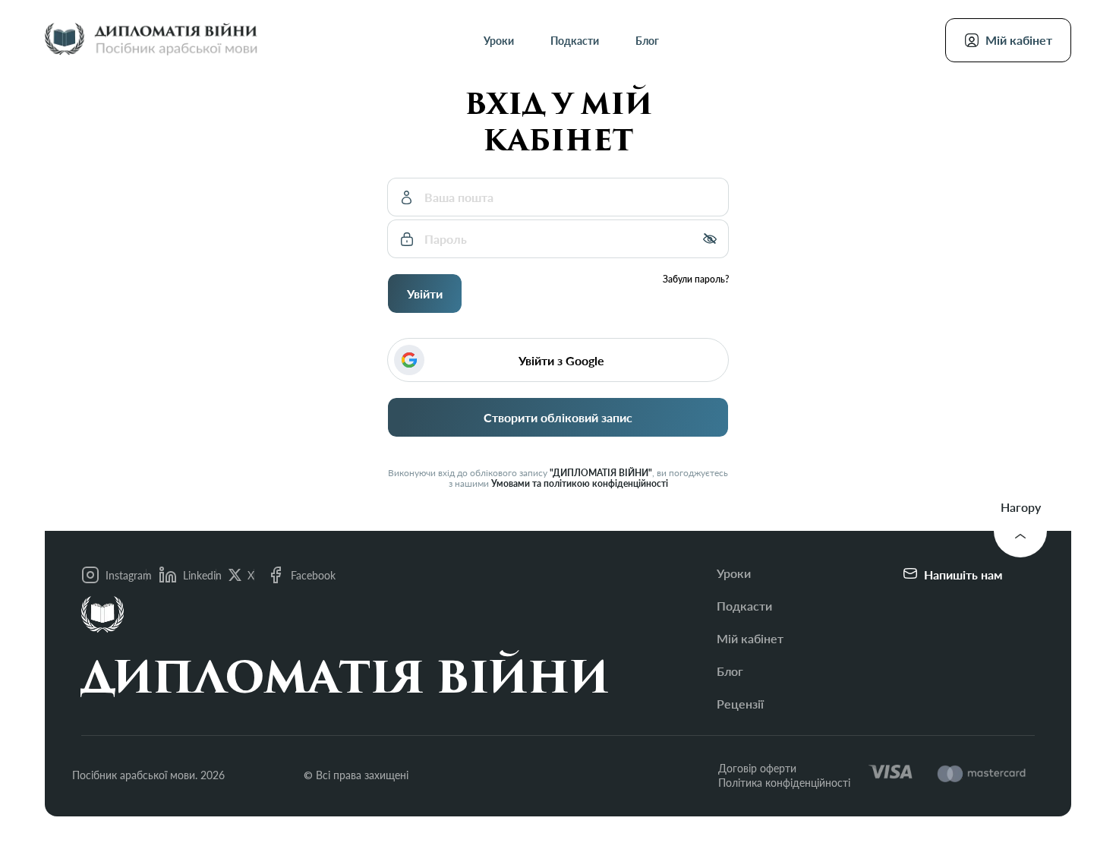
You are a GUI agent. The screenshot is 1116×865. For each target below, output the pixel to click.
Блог (647, 40)
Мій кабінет (750, 638)
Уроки (499, 40)
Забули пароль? (696, 279)
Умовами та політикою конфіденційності (579, 483)
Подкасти (574, 40)
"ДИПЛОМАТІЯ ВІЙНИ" (601, 473)
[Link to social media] (235, 575)
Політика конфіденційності (784, 782)
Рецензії (740, 703)
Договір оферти (757, 768)
